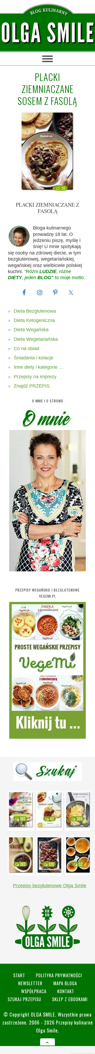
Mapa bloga (65, 983)
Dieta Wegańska (31, 329)
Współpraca (33, 991)
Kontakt (65, 991)
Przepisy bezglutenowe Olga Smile (49, 885)
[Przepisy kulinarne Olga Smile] (47, 33)
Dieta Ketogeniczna (34, 320)
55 (64, 188)
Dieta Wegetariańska (36, 339)
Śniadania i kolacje (33, 357)
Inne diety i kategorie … (39, 367)
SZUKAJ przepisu (24, 999)
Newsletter (30, 983)
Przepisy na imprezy (35, 376)
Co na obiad (26, 348)
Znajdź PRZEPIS (32, 386)
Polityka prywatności (59, 975)
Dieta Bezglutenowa (35, 311)
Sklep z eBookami (70, 999)
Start (19, 975)
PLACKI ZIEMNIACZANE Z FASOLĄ (47, 208)
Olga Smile (43, 1014)
